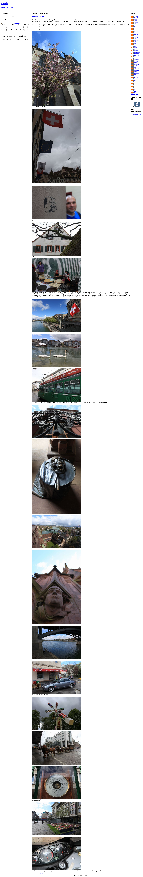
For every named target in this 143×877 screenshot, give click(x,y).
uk (135, 80)
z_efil (135, 86)
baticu (136, 37)
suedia (136, 77)
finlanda (136, 64)
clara (135, 88)
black (136, 22)
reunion (137, 68)
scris (135, 46)
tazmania (136, 92)
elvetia (4, 3)
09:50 (51, 874)
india (135, 71)
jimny (135, 19)
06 (135, 58)
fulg (135, 49)
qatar (135, 74)
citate (135, 38)
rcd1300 (136, 31)
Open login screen (136, 114)
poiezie (136, 44)
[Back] (1, 23)
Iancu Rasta (40, 874)
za (135, 83)
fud (135, 91)
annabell (136, 47)
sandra (136, 50)
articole (136, 34)
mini (135, 21)
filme (135, 27)
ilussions (136, 40)
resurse (136, 32)
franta (135, 67)
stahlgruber (137, 52)
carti (135, 35)
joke (135, 41)
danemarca (137, 59)
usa (135, 82)
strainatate (136, 53)
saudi (135, 76)
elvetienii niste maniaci (38, 16)
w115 (135, 24)
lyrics (135, 43)
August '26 (17, 23)
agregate (136, 16)
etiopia (136, 62)
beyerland (137, 18)
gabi (135, 28)
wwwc (135, 85)
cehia (135, 56)
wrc (136, 65)
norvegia (136, 73)
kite (135, 29)
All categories (134, 94)
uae (135, 79)
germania (136, 70)
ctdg (135, 25)
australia (136, 55)
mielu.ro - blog (7, 8)
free (135, 89)
